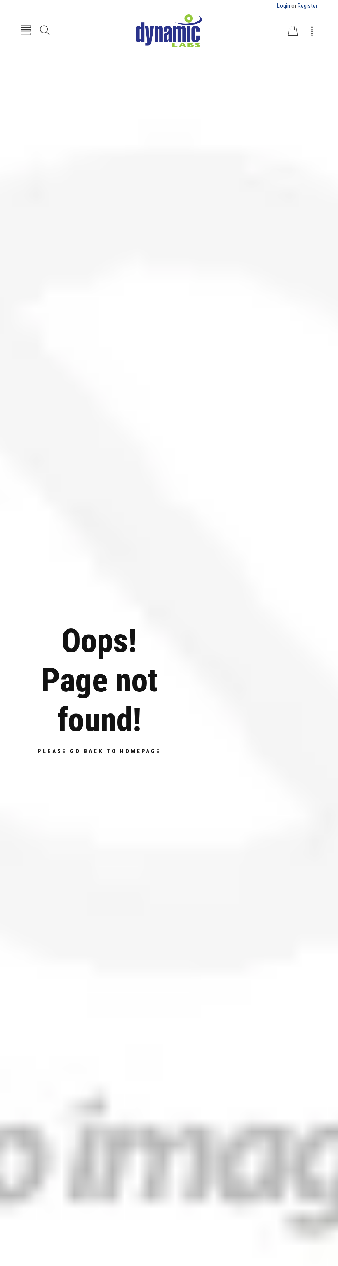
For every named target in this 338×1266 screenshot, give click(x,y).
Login (283, 5)
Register (307, 5)
